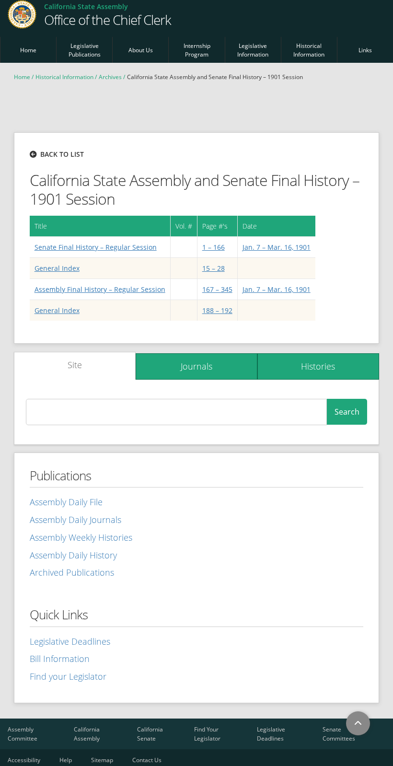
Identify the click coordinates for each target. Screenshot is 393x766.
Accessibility (24, 760)
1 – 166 (213, 247)
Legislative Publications (85, 50)
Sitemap (102, 760)
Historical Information (308, 50)
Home (28, 50)
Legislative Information (252, 50)
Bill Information (60, 658)
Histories (318, 366)
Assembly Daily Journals (75, 519)
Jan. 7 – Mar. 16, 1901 (277, 247)
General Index (57, 268)
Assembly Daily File (66, 502)
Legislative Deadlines (70, 641)
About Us (140, 50)
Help (65, 760)
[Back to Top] (358, 723)
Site (75, 365)
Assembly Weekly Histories (81, 537)
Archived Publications (72, 572)
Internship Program (197, 50)
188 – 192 (217, 310)
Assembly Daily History (73, 555)
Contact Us (147, 760)
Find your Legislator (68, 676)
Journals (196, 366)
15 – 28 (213, 268)
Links (365, 50)
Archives (110, 77)
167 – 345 (217, 289)
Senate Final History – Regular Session (96, 247)
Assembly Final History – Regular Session (100, 289)
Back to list (62, 154)
